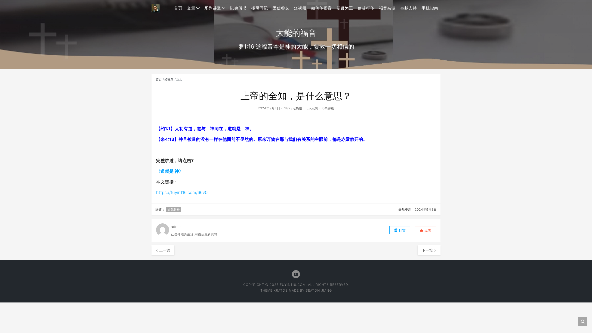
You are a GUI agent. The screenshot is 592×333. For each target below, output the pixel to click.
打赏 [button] (402, 230)
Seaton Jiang (319, 290)
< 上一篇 (163, 250)
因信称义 (281, 8)
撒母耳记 (259, 8)
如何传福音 (321, 8)
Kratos (281, 290)
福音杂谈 (387, 8)
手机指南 (430, 8)
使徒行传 (366, 8)
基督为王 (344, 8)
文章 (191, 8)
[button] (425, 230)
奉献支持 (408, 8)
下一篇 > (429, 250)
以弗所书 (238, 8)
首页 (178, 8)
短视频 (300, 8)
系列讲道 (212, 8)
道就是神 (174, 209)
